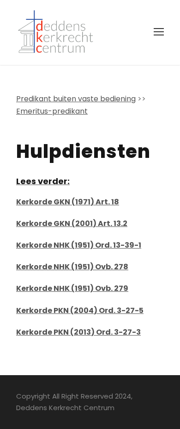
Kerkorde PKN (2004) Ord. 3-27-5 (80, 310)
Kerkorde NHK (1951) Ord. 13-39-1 (78, 245)
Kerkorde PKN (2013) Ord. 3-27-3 (78, 332)
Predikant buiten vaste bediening (76, 98)
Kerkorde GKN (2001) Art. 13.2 (71, 223)
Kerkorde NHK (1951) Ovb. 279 (72, 288)
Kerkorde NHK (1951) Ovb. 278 (72, 266)
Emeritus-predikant (52, 111)
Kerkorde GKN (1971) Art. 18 (67, 202)
